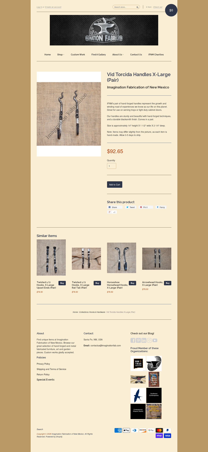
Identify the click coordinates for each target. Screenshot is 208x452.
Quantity (111, 160)
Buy (62, 283)
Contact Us (136, 54)
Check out (157, 7)
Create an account (53, 7)
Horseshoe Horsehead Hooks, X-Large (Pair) (117, 285)
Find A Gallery (99, 54)
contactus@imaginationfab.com (106, 345)
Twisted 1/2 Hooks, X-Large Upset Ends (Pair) (46, 285)
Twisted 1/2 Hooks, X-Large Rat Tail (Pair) (80, 285)
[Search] (137, 7)
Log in (39, 7)
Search (40, 429)
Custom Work (78, 54)
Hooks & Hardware (97, 312)
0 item (149, 7)
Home (47, 54)
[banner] (104, 30)
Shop (60, 54)
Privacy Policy (43, 363)
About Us (117, 54)
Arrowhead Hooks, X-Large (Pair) (152, 283)
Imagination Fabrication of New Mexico (138, 87)
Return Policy (43, 374)
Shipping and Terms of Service (51, 369)
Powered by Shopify (54, 436)
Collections (83, 312)
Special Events (45, 379)
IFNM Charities (156, 54)
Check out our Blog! (142, 333)
